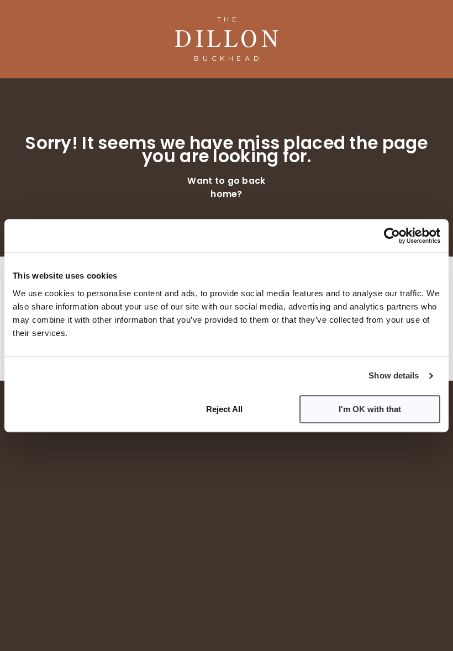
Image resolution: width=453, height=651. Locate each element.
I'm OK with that (370, 409)
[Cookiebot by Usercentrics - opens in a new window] (392, 235)
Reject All (224, 409)
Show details (393, 375)
